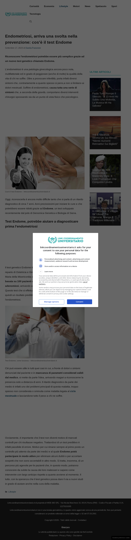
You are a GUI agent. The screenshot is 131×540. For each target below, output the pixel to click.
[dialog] (65, 270)
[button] (65, 271)
